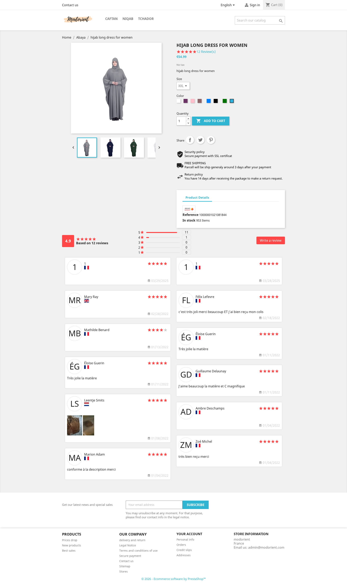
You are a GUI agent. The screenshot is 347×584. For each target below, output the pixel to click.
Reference (190, 215)
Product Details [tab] (197, 197)
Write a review (271, 240)
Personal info (185, 539)
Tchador (146, 18)
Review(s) (206, 51)
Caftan (111, 18)
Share (190, 140)
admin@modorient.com (266, 547)
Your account (189, 534)
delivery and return (132, 540)
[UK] (86, 301)
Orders (181, 545)
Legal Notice (127, 545)
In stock (189, 220)
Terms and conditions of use (138, 550)
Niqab (127, 18)
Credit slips (184, 550)
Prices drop (69, 540)
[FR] (86, 267)
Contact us (70, 5)
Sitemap (124, 566)
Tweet (200, 140)
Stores (123, 571)
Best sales (69, 550)
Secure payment (130, 556)
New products (71, 545)
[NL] (86, 404)
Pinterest (211, 140)
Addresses (184, 555)
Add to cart (210, 120)
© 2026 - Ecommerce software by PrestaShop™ (173, 579)
